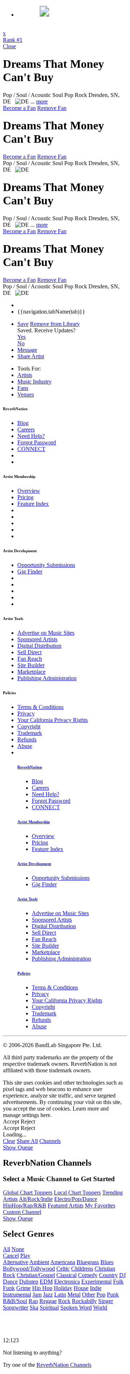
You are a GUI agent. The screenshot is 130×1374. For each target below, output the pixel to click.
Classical (66, 1275)
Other (88, 1294)
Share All (27, 1141)
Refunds (26, 739)
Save (23, 324)
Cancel (11, 1256)
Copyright (28, 726)
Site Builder (30, 665)
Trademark (29, 733)
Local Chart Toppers (77, 1192)
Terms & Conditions (40, 707)
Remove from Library (55, 324)
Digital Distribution (39, 646)
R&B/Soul (15, 1301)
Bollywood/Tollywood (29, 1269)
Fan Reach (29, 659)
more (42, 101)
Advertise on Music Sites (45, 633)
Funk (9, 1288)
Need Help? (31, 436)
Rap (33, 1301)
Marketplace (31, 672)
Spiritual (49, 1307)
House (81, 1288)
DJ (122, 1275)
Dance (10, 1281)
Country (108, 1275)
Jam (37, 1294)
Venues (25, 394)
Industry (34, 381)
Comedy (88, 1275)
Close (9, 46)
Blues (106, 1262)
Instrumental (17, 1294)
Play (25, 1256)
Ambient (39, 1262)
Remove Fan (51, 108)
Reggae (48, 1301)
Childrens (82, 1269)
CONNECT (31, 449)
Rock (64, 1301)
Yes (21, 337)
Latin (60, 1294)
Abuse (24, 746)
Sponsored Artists (37, 639)
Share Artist (30, 356)
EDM (46, 1281)
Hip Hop (42, 1288)
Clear (9, 1141)
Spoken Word (76, 1307)
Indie (95, 1288)
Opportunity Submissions (46, 565)
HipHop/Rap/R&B (24, 1205)
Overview (28, 491)
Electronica (67, 1281)
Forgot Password (36, 442)
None (18, 1249)
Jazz (48, 1294)
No (21, 343)
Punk (113, 1294)
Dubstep (28, 1281)
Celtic (63, 1269)
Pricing (25, 497)
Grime (23, 1288)
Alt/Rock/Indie (36, 1199)
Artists (24, 375)
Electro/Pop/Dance (75, 1199)
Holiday (63, 1288)
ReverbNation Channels (63, 1365)
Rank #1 (12, 40)
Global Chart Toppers (27, 1192)
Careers (26, 429)
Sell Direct (29, 652)
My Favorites (100, 1205)
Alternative (15, 1262)
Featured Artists (65, 1205)
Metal (74, 1294)
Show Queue (18, 1147)
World (100, 1307)
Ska (34, 1307)
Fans (22, 388)
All (6, 1249)
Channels (50, 1141)
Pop (100, 1294)
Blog (23, 423)
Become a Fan (19, 108)
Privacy (26, 713)
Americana (62, 1262)
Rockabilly (84, 1301)
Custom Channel (22, 1212)
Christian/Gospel (36, 1275)
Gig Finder (29, 571)
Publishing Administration (47, 678)
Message (27, 350)
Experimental (96, 1281)
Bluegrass (88, 1262)
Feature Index (33, 504)
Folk (118, 1281)
